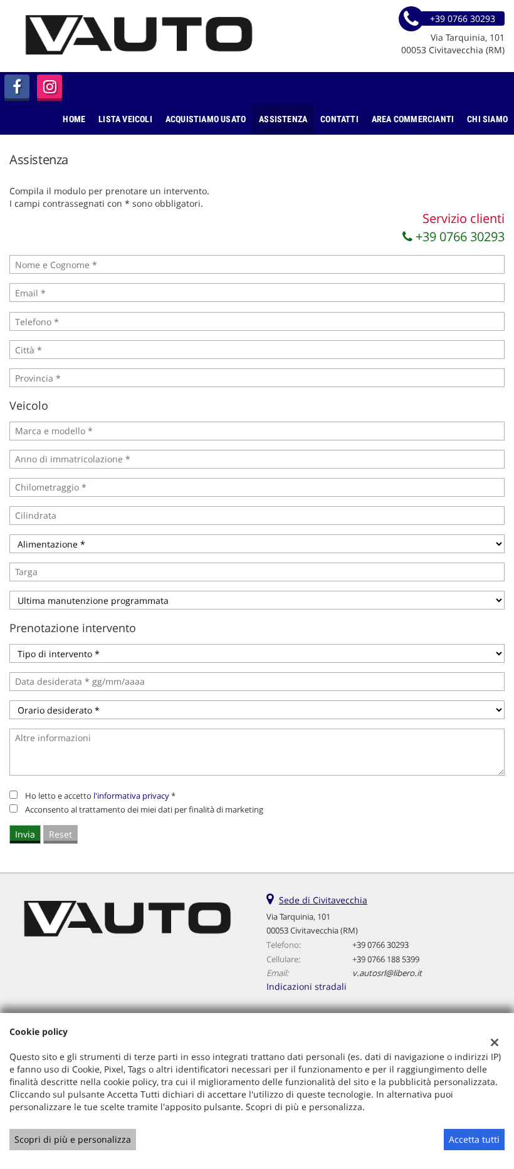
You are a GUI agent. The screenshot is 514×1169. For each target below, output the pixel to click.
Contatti (339, 119)
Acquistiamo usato (205, 119)
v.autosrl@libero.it (387, 973)
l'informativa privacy (131, 795)
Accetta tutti (474, 1139)
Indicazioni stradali (306, 986)
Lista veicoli (125, 119)
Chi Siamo (487, 119)
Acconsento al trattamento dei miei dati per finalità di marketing (144, 809)
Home (74, 119)
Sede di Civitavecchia (323, 900)
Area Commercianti (413, 119)
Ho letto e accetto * (100, 795)
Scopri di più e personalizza (72, 1139)
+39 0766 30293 (458, 236)
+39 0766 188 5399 (385, 959)
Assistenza (283, 119)
